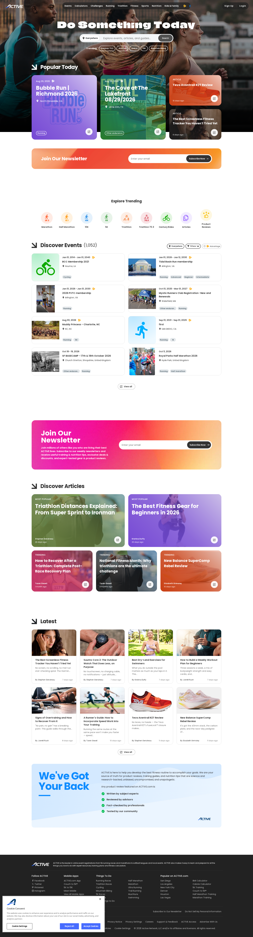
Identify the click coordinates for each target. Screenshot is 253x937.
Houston (164, 894)
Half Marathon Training (204, 894)
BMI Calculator (200, 880)
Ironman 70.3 (107, 48)
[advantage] (184, 6)
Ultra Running (135, 887)
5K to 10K (68, 887)
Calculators (81, 5)
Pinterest (39, 887)
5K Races (100, 894)
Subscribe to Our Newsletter (167, 911)
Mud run (122, 48)
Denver (164, 890)
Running (110, 5)
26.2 (47, 221)
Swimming (133, 897)
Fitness (134, 5)
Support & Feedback (167, 921)
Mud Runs (133, 894)
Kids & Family (172, 5)
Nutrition (156, 5)
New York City (167, 887)
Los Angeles (166, 884)
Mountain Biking (158, 48)
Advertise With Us (208, 921)
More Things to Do (105, 900)
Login (242, 5)
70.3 (146, 221)
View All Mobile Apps (74, 894)
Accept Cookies (91, 926)
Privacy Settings (134, 921)
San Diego (165, 880)
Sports (145, 5)
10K (144, 48)
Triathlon (123, 5)
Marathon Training (202, 897)
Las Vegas (165, 897)
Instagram (40, 890)
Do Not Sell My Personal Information (203, 911)
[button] (126, 38)
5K (106, 221)
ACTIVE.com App (72, 880)
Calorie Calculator (202, 884)
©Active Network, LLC (148, 928)
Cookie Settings (19, 926)
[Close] (100, 899)
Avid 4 (134, 48)
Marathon (133, 884)
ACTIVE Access (188, 921)
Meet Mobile (70, 890)
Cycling (100, 887)
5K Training (198, 887)
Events (68, 5)
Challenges (97, 5)
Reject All (69, 926)
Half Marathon (135, 880)
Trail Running (134, 890)
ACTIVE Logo (38, 863)
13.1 (66, 221)
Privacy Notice (115, 921)
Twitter (38, 884)
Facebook (40, 880)
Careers (149, 921)
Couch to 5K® (71, 884)
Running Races (103, 880)
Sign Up (229, 5)
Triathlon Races (104, 884)
